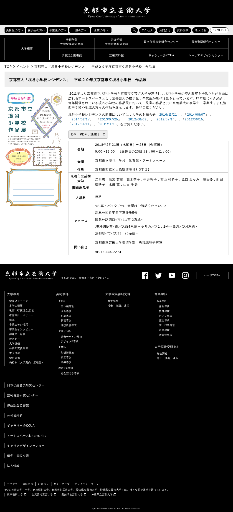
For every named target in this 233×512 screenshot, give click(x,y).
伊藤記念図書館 (18, 405)
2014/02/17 (81, 119)
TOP (8, 66)
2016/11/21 (168, 114)
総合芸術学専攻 (70, 373)
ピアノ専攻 (165, 315)
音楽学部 (160, 294)
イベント (23, 66)
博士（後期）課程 (118, 305)
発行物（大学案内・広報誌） (26, 362)
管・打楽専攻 (167, 325)
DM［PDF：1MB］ (86, 134)
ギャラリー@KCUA (21, 425)
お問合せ (165, 30)
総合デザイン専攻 (71, 336)
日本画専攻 (67, 306)
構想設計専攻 (69, 325)
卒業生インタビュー (21, 329)
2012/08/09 (137, 119)
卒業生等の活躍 (18, 324)
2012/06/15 (194, 119)
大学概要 (13, 294)
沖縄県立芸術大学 (102, 494)
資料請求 (183, 30)
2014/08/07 (196, 114)
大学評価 (14, 343)
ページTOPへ (212, 275)
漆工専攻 (66, 357)
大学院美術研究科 (117, 294)
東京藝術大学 (15, 494)
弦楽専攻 (164, 320)
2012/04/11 (80, 124)
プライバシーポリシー (87, 484)
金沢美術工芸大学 (42, 494)
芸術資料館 (15, 415)
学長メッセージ (18, 300)
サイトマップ (62, 484)
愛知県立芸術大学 (72, 494)
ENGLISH (219, 30)
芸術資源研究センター (22, 395)
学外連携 (14, 357)
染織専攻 (66, 362)
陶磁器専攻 (67, 352)
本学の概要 (16, 305)
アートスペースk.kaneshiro (26, 435)
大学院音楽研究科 (167, 346)
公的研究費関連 (18, 348)
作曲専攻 (164, 306)
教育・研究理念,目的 (21, 310)
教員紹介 (14, 339)
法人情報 (200, 30)
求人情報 (14, 353)
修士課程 (113, 300)
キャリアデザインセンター (26, 445)
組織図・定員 (17, 334)
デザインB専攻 (70, 341)
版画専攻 (66, 320)
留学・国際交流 (18, 455)
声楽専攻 (164, 330)
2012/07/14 (166, 119)
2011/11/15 (108, 124)
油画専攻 (66, 311)
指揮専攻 (164, 311)
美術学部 (62, 294)
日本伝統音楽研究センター (26, 385)
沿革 (12, 319)
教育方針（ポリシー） (22, 315)
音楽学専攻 (165, 334)
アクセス (147, 30)
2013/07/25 (109, 119)
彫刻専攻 (66, 315)
